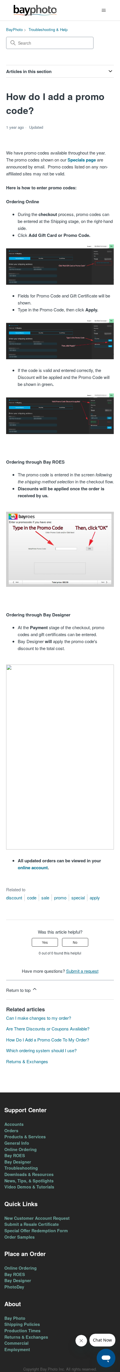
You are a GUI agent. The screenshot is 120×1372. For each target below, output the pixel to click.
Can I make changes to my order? (38, 1018)
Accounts (14, 1124)
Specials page (82, 160)
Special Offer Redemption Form (36, 1230)
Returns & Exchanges (27, 1061)
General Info (16, 1143)
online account (33, 867)
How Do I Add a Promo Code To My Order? (47, 1040)
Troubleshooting (21, 1168)
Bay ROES (14, 1155)
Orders (11, 1130)
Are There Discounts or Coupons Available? (47, 1029)
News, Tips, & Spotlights (29, 1181)
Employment (17, 1349)
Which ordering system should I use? (41, 1050)
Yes (45, 942)
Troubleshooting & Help (48, 29)
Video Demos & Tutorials (29, 1187)
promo (60, 897)
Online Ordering (20, 1149)
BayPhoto (14, 29)
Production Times (22, 1330)
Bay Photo (14, 1318)
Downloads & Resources (29, 1174)
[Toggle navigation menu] (103, 10)
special (78, 897)
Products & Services (25, 1136)
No (75, 942)
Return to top (19, 990)
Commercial (16, 1343)
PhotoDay (14, 1287)
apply (95, 897)
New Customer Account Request (37, 1218)
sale (45, 897)
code (31, 897)
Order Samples (19, 1237)
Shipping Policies (22, 1324)
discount (14, 897)
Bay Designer (17, 1162)
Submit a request (82, 971)
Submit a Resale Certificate (31, 1224)
